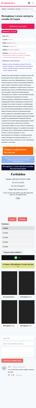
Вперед (22, 219)
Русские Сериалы (13, 50)
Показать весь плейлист (13, 252)
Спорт (14, 43)
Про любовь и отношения (17, 53)
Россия (10, 39)
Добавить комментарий (12, 361)
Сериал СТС (13, 46)
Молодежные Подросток (10, 55)
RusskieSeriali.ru (8, 3)
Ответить (19, 375)
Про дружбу (14, 57)
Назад (12, 219)
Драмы (9, 43)
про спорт (21, 57)
